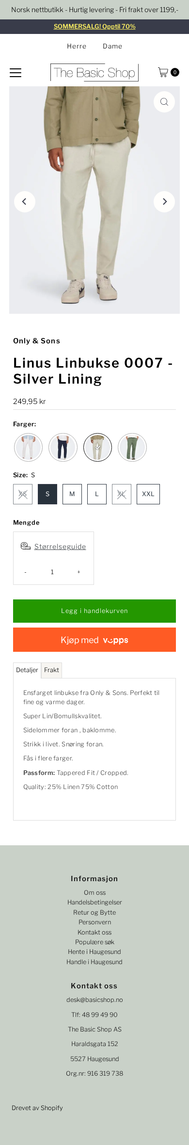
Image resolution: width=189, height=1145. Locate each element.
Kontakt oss (94, 932)
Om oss (95, 892)
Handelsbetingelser (94, 902)
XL (121, 494)
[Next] (164, 201)
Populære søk (94, 942)
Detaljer (27, 670)
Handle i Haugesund (94, 962)
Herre (77, 46)
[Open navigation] (15, 72)
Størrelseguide (60, 546)
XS (22, 494)
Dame (113, 46)
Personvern (95, 922)
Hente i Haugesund (94, 951)
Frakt (51, 670)
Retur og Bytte (94, 912)
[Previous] (24, 201)
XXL (148, 494)
